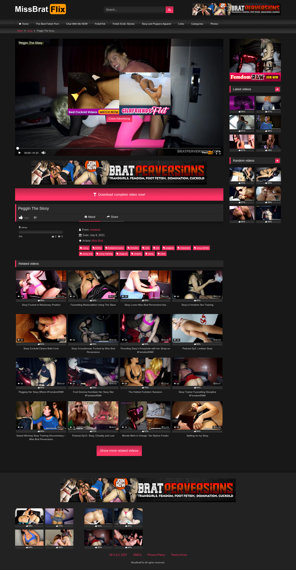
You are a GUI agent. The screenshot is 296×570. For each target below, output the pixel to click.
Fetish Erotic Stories (123, 23)
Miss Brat (97, 240)
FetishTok (100, 23)
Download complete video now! (121, 194)
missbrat (95, 229)
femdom (134, 248)
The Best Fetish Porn (47, 23)
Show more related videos (119, 450)
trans (163, 253)
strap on (123, 253)
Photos (214, 23)
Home (25, 23)
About (91, 216)
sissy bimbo (203, 248)
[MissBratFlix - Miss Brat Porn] (40, 10)
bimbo (98, 248)
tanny (151, 253)
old (157, 248)
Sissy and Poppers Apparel (156, 23)
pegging (170, 248)
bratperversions (116, 248)
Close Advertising (119, 118)
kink (147, 248)
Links (181, 23)
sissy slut (87, 253)
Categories (197, 23)
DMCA (137, 554)
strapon (137, 253)
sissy (30, 30)
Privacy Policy (156, 554)
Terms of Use (179, 554)
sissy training (105, 253)
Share (114, 216)
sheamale (185, 248)
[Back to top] (285, 559)
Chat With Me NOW (77, 23)
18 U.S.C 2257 (118, 554)
